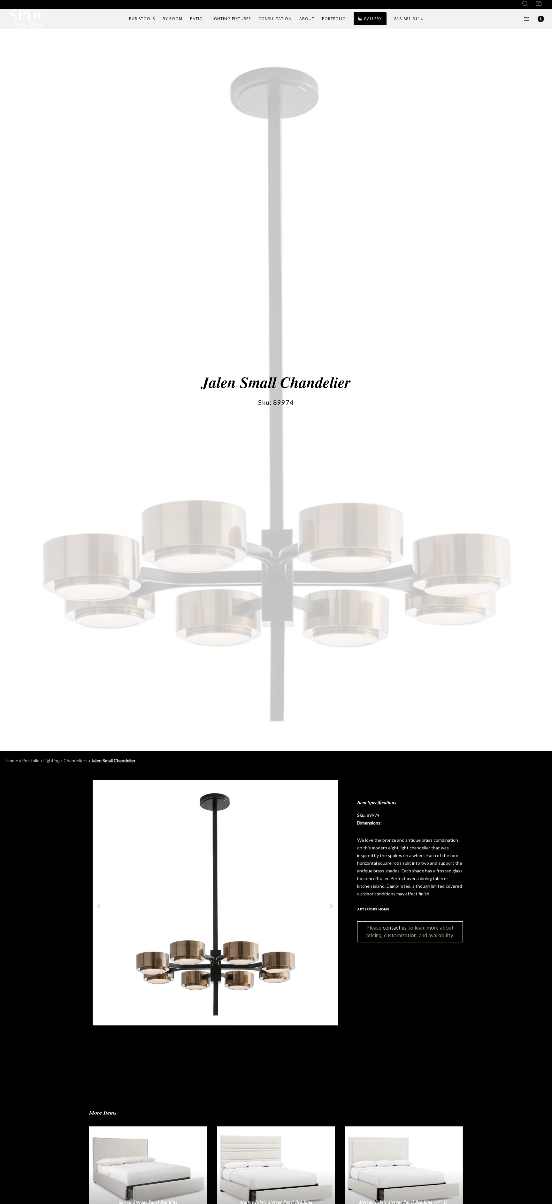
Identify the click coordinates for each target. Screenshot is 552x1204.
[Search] (525, 4)
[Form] (538, 4)
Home (12, 760)
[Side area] (522, 18)
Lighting (51, 760)
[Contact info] (537, 18)
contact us (395, 928)
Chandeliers (76, 760)
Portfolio (31, 760)
